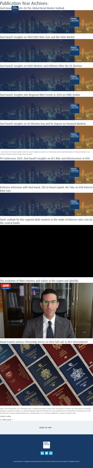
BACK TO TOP (46, 427)
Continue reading (5, 416)
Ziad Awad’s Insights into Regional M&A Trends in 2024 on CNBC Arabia (40, 94)
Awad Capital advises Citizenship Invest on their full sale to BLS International (43, 341)
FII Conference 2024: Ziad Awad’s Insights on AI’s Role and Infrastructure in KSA (45, 158)
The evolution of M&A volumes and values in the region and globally (39, 280)
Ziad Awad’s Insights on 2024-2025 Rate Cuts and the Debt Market (37, 37)
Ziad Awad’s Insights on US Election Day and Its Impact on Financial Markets (43, 123)
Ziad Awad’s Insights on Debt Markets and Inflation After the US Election (41, 65)
